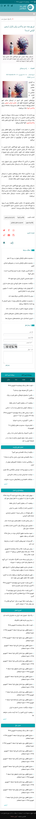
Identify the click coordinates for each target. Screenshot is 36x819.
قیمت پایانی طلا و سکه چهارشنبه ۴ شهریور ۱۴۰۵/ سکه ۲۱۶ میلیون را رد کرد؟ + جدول (18, 414)
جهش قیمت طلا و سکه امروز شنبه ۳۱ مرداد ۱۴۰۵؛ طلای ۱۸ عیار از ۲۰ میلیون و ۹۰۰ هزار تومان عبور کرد (18, 497)
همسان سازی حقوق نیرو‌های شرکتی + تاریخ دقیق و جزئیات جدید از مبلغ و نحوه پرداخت (18, 568)
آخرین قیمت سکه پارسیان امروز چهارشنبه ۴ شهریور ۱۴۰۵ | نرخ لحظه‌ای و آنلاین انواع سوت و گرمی (19, 593)
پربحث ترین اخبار (9, 375)
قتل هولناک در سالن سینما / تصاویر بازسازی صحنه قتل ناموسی (20, 514)
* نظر (29, 349)
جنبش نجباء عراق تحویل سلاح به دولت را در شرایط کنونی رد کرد (20, 439)
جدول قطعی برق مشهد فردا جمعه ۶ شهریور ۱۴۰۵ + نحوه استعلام (18, 639)
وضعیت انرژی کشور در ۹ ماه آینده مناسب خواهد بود (18, 714)
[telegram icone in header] (12, 6)
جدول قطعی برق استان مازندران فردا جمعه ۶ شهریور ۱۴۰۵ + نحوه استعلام (20, 693)
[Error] (4, 242)
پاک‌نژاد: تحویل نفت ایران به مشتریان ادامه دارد (18, 615)
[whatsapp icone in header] (13, 230)
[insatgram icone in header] (1, 6)
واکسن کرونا (30, 108)
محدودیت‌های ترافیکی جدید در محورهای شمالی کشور (19, 264)
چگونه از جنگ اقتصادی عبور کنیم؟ (22, 452)
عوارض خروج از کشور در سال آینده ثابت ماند (19, 309)
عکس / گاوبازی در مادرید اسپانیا (23, 420)
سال (8, 379)
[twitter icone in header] (5, 6)
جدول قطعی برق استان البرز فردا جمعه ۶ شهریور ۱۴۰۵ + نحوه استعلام (19, 647)
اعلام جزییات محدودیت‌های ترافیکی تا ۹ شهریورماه (21, 427)
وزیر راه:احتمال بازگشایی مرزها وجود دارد (20, 296)
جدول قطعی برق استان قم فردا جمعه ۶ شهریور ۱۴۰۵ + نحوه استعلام (19, 678)
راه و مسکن (23, 68)
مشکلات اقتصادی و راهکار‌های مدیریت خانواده (18, 479)
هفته (23, 379)
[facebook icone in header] (8, 230)
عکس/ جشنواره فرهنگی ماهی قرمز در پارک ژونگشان (20, 396)
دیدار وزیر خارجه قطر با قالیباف (23, 620)
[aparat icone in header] (8, 6)
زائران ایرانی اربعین (10, 103)
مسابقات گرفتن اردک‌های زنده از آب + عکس (19, 408)
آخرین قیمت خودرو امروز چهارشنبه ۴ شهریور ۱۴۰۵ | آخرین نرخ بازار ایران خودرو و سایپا (18, 584)
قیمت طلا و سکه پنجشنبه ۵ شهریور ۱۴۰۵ (20, 385)
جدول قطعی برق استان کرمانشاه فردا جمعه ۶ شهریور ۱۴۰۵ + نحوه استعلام (20, 701)
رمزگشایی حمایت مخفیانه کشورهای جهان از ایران (20, 463)
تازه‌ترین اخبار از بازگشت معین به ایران (21, 508)
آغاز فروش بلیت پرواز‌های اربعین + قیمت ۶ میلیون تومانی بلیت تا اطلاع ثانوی (18, 290)
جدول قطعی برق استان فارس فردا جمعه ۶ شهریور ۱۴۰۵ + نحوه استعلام (18, 662)
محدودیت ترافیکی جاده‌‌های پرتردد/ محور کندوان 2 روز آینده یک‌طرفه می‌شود (18, 302)
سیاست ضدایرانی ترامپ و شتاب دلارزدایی (20, 474)
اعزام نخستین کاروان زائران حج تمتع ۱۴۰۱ (20, 278)
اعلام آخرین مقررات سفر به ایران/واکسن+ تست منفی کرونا (19, 272)
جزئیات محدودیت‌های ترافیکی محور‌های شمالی (18, 313)
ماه (16, 379)
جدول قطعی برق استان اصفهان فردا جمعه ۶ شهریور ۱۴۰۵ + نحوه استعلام (20, 670)
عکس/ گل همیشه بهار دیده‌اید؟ (23, 390)
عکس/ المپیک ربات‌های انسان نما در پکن (20, 433)
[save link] (13, 235)
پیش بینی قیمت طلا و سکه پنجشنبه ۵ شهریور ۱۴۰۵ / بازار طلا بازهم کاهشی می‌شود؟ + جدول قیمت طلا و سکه (19, 552)
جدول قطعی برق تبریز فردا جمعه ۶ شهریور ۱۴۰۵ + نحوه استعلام (18, 631)
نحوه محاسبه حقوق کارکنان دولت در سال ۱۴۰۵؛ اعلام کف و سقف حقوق (19, 535)
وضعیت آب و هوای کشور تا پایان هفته (21, 403)
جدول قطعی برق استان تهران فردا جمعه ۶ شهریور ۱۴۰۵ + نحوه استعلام (18, 685)
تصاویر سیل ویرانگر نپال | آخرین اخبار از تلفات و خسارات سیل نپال (19, 527)
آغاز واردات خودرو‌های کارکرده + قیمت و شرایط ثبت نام (19, 542)
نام (30, 332)
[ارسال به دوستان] (8, 235)
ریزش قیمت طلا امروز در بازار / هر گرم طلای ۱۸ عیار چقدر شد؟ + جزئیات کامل (19, 602)
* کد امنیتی (29, 342)
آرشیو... (5, 484)
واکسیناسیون (30, 123)
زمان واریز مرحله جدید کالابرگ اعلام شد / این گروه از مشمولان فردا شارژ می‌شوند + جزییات (18, 561)
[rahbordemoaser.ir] (26, 7)
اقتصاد (32, 68)
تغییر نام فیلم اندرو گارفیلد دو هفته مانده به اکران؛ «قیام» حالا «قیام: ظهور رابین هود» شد (18, 576)
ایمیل (29, 337)
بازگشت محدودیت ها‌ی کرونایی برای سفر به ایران (18, 283)
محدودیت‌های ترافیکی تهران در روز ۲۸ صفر (20, 258)
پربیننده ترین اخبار (26, 375)
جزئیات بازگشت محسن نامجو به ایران (21, 707)
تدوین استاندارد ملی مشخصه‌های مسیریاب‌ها (19, 318)
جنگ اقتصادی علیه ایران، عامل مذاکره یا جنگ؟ (18, 457)
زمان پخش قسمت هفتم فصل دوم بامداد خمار (19, 521)
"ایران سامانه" (14, 816)
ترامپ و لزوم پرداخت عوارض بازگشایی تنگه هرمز (18, 470)
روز (31, 379)
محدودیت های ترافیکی (17, 222)
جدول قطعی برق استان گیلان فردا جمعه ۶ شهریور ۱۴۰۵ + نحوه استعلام (18, 654)
